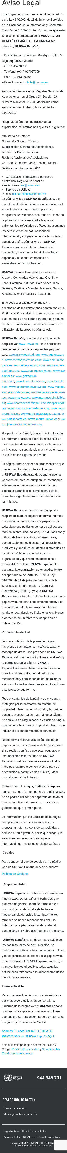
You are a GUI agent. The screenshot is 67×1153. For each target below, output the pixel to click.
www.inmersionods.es (30, 381)
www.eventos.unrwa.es (36, 370)
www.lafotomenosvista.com (27, 387)
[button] (51, 5)
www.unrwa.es (28, 344)
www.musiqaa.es (19, 397)
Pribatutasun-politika (34, 1131)
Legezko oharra (12, 1131)
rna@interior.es (30, 185)
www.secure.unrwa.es (43, 419)
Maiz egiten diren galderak (20, 1114)
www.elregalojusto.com (29, 365)
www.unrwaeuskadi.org (24, 354)
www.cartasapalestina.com (23, 360)
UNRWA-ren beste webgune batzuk (41, 1137)
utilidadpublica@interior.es (29, 193)
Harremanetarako (15, 1108)
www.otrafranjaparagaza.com (40, 413)
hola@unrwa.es (37, 82)
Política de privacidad (25, 1049)
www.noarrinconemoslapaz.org (28, 408)
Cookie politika (12, 1137)
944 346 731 (49, 1077)
